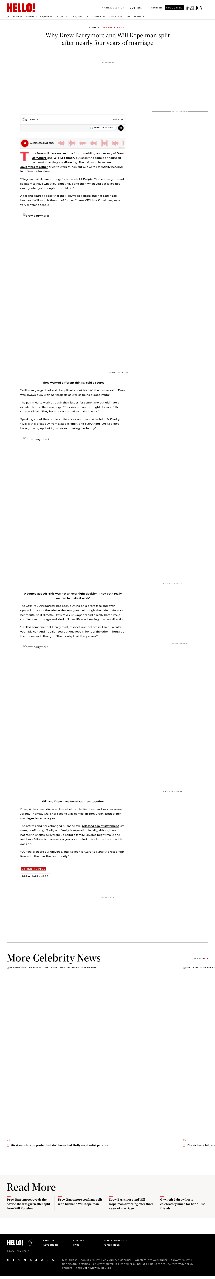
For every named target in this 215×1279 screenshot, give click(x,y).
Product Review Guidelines (93, 1268)
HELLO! (34, 119)
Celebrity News (113, 27)
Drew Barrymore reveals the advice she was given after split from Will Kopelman (28, 1203)
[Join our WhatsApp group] (53, 1260)
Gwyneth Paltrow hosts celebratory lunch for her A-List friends (182, 1203)
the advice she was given (63, 610)
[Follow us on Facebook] (13, 1260)
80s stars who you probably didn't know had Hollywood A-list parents (59, 1145)
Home (93, 27)
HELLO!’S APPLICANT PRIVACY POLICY (171, 1264)
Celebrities (13, 17)
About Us (48, 1240)
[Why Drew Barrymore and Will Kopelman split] (194, 8)
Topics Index (112, 1245)
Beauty (76, 17)
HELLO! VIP (139, 17)
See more (199, 958)
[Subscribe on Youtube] (30, 1260)
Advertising (51, 1245)
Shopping (114, 17)
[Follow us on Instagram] (8, 1260)
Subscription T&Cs (114, 1240)
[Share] (121, 128)
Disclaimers (69, 1260)
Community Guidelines (117, 1260)
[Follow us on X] (19, 1260)
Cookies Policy (90, 1260)
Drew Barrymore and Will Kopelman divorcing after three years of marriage (131, 1203)
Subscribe (174, 8)
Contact (78, 1240)
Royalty (29, 17)
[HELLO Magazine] (21, 8)
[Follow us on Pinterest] (42, 1260)
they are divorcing (64, 162)
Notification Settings (76, 1264)
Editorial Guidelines (133, 1264)
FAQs (76, 1245)
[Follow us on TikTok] (25, 1260)
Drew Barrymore (35, 876)
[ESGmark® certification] (29, 1243)
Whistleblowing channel (151, 1260)
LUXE (127, 17)
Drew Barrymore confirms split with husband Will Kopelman (80, 1201)
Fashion (45, 17)
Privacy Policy (180, 1260)
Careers (67, 1268)
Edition (136, 7)
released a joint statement (100, 826)
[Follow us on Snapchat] (36, 1260)
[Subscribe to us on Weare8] (47, 1260)
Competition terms (105, 1264)
